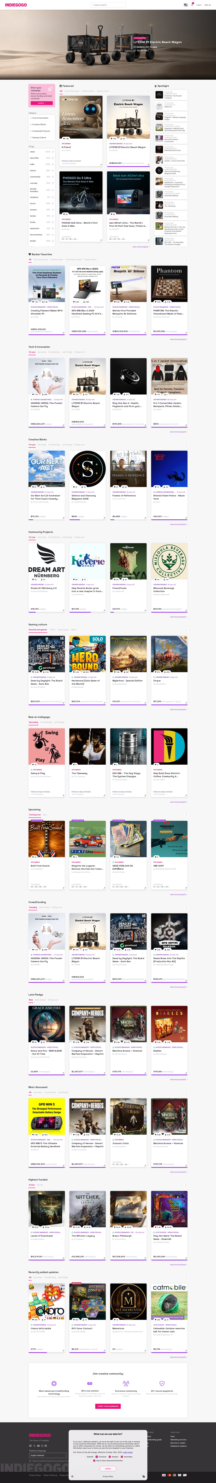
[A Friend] (81, 117)
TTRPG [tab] (52, 630)
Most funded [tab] (44, 907)
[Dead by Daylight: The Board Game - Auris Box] (46, 654)
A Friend (66, 147)
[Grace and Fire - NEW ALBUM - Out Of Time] (46, 1024)
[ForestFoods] (128, 561)
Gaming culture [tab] (90, 259)
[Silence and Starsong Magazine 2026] (87, 469)
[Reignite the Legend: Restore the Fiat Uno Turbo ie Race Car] (87, 839)
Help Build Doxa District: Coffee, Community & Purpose (166, 776)
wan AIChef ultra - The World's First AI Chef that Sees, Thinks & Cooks (127, 225)
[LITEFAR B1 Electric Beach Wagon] (128, 117)
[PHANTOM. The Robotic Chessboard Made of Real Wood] (169, 284)
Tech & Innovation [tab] (71, 91)
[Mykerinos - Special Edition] (128, 654)
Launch (41, 103)
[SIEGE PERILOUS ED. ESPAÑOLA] (128, 839)
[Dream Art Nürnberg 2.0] (46, 561)
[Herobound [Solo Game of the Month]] (87, 654)
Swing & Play (38, 773)
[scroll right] (148, 91)
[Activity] (192, 4)
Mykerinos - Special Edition (127, 680)
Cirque (157, 680)
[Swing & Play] (46, 746)
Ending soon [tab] (79, 352)
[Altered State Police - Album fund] (169, 469)
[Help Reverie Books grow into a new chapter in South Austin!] (87, 561)
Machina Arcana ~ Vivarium (127, 1050)
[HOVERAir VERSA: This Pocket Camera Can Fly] (46, 376)
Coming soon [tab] (35, 815)
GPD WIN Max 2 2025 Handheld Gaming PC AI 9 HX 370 (87, 313)
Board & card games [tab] (38, 630)
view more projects (140, 247)
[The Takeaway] (87, 746)
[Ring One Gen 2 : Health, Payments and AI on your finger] (128, 376)
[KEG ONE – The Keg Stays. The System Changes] (128, 746)
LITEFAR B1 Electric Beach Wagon (127, 147)
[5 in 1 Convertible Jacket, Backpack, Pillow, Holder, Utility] (169, 376)
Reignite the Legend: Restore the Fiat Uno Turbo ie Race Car (87, 868)
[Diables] (169, 1024)
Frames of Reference (124, 495)
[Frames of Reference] (128, 469)
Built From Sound (40, 865)
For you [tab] (32, 352)
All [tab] (61, 91)
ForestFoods (119, 588)
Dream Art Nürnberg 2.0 (44, 588)
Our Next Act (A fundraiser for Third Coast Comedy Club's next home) (45, 498)
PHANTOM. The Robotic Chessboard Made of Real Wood (167, 313)
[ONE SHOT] (169, 839)
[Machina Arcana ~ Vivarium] (128, 1024)
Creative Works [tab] (88, 91)
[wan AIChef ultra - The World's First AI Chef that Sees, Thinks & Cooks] (128, 192)
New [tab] (45, 815)
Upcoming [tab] (42, 352)
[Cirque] (169, 654)
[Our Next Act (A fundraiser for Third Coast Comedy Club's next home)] (46, 469)
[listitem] (41, 152)
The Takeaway (79, 773)
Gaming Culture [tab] (103, 91)
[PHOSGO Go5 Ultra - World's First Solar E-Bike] (81, 192)
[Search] (93, 4)
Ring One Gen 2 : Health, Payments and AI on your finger (126, 406)
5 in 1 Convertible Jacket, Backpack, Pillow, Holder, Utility (167, 406)
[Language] (185, 5)
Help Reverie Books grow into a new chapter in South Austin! (87, 591)
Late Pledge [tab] (67, 352)
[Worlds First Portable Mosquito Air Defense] (128, 284)
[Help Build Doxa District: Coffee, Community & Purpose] (169, 746)
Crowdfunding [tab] (54, 352)
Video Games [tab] (63, 630)
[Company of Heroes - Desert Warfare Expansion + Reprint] (87, 1024)
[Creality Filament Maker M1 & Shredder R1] (46, 284)
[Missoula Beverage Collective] (169, 561)
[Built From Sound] (46, 839)
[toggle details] (102, 166)
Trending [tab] (33, 907)
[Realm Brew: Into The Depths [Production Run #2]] (169, 931)
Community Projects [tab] (74, 259)
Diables (157, 1050)
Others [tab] (73, 630)
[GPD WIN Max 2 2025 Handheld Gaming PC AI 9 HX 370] (87, 284)
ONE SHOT (158, 865)
